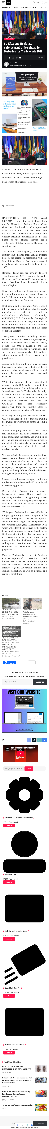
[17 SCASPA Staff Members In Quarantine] (41, 1107)
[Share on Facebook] (9, 57)
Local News (9, 39)
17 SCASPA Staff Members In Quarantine (17, 1105)
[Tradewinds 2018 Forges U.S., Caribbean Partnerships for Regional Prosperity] (32, 603)
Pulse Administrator (17, 63)
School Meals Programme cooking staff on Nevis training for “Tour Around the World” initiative (17, 1080)
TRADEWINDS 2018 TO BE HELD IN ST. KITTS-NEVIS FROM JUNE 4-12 (10, 612)
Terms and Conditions (19, 1127)
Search (29, 768)
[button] (4, 2)
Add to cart (9, 825)
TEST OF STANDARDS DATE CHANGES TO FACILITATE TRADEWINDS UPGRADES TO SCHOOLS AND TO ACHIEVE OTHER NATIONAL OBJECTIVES (11, 644)
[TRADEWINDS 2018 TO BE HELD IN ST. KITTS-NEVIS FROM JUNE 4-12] (11, 603)
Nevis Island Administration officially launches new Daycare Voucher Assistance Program (16, 1093)
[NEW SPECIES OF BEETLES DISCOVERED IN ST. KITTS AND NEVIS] (41, 1068)
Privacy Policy (33, 1127)
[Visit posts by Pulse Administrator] (6, 64)
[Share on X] (13, 57)
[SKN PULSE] (8, 2)
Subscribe (40, 682)
